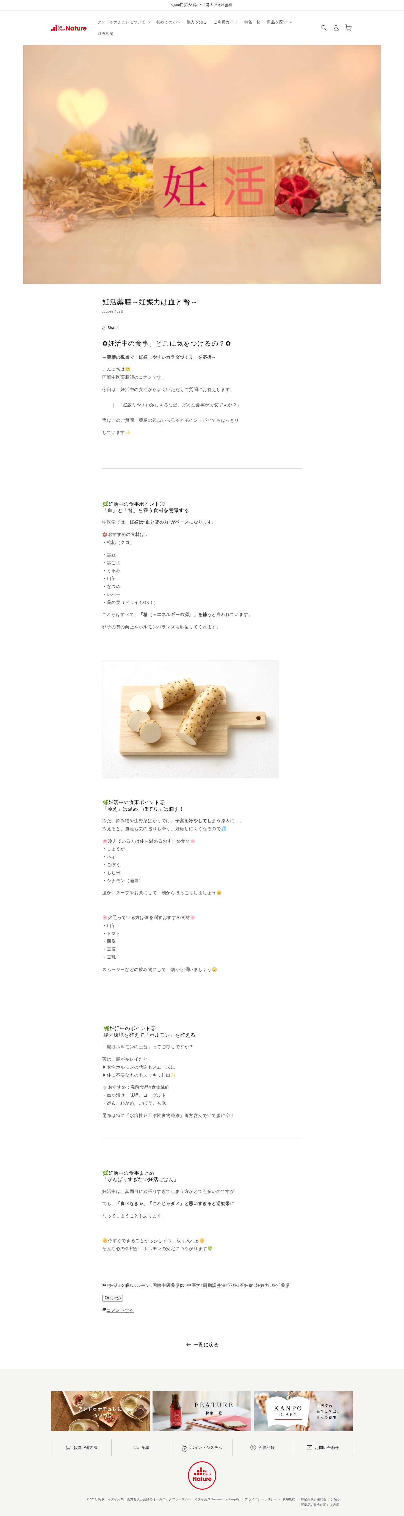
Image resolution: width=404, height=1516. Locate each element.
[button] (123, 22)
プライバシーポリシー (261, 1499)
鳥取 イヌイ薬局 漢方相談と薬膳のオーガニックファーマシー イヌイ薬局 (154, 1499)
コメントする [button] (120, 1310)
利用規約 (289, 1499)
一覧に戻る (206, 1344)
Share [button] (113, 327)
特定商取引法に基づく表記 (320, 1499)
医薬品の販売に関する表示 (320, 1505)
